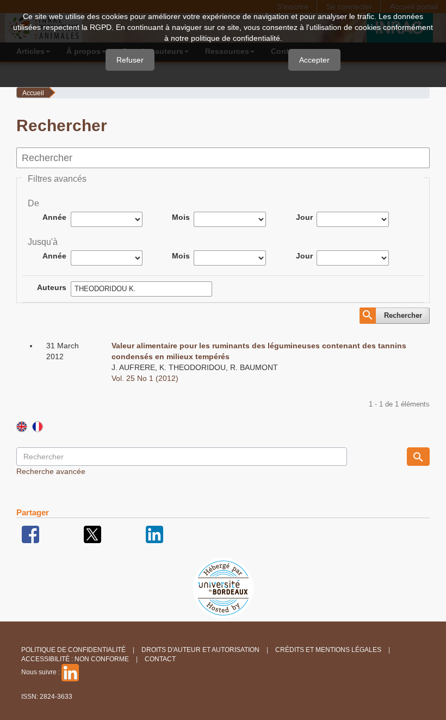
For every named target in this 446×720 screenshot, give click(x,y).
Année (54, 217)
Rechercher (403, 315)
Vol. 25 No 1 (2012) (145, 378)
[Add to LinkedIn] (154, 534)
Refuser (130, 60)
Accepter (314, 60)
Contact (160, 659)
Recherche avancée (50, 471)
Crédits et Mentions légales (328, 650)
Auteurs (51, 287)
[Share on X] (92, 534)
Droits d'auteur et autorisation (200, 650)
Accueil (33, 93)
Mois (181, 217)
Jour (304, 217)
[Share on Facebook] (30, 534)
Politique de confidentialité (73, 650)
